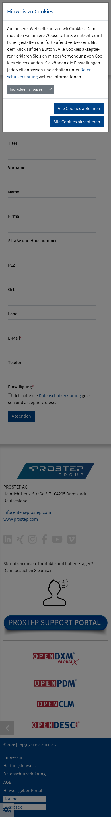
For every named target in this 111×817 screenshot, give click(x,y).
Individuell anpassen (27, 89)
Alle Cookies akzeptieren (77, 122)
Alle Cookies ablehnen (79, 108)
